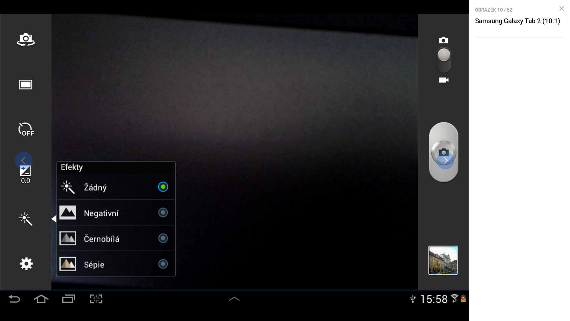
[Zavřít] (562, 8)
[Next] (445, 160)
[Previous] (24, 160)
